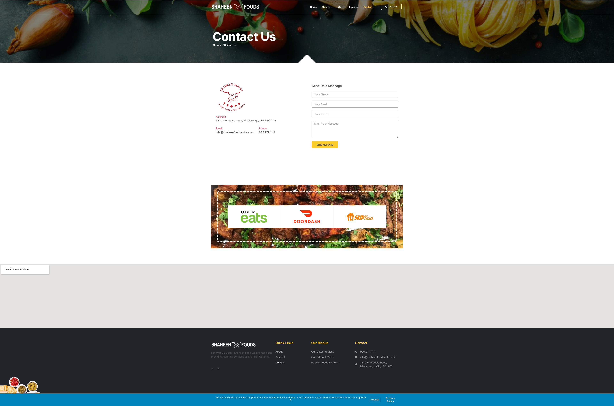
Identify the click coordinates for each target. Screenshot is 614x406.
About (340, 7)
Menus (326, 7)
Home (313, 7)
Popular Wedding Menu (325, 362)
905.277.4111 (267, 132)
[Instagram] (218, 368)
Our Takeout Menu (322, 357)
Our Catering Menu (322, 351)
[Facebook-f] (212, 368)
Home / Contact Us (226, 45)
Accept (374, 399)
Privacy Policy (390, 400)
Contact (368, 7)
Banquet (354, 7)
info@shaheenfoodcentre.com (234, 132)
